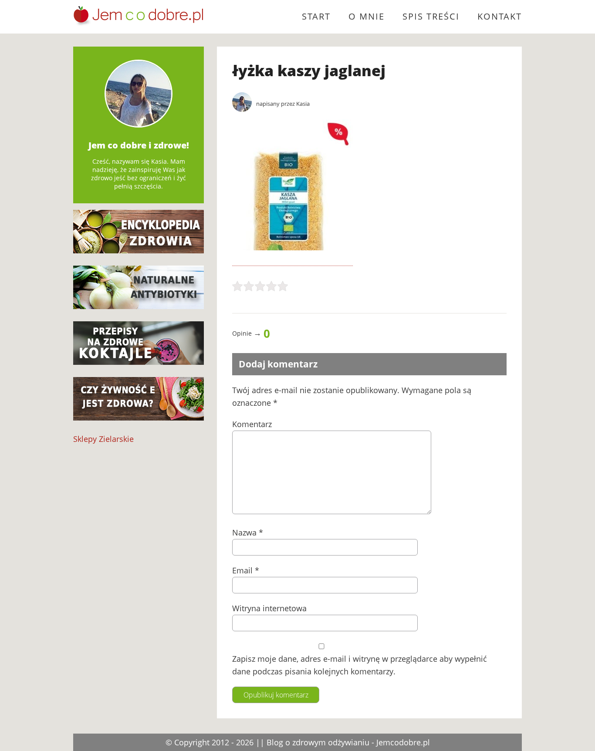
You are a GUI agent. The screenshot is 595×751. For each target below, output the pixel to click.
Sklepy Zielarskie (103, 439)
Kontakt (499, 16)
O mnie (366, 16)
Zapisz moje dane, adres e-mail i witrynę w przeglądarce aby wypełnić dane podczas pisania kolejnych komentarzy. (359, 665)
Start (316, 16)
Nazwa (247, 532)
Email (245, 570)
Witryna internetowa (269, 608)
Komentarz (252, 424)
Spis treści (431, 16)
